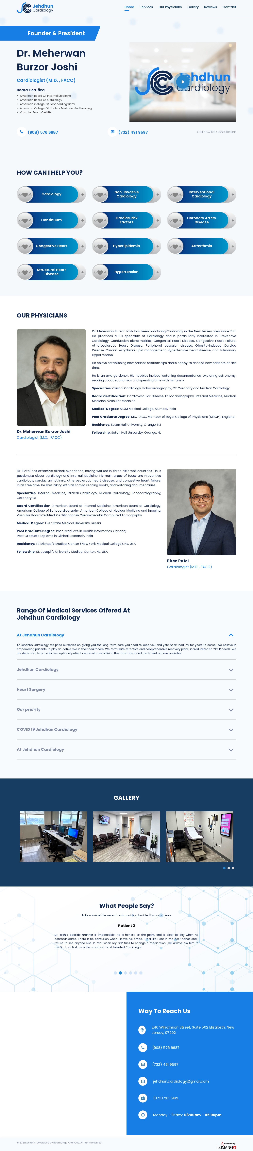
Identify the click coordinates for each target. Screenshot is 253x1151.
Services (146, 7)
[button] (224, 868)
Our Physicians (170, 7)
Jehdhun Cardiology (38, 669)
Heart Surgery (31, 689)
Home (127, 7)
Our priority (29, 709)
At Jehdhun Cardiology (40, 635)
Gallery (193, 7)
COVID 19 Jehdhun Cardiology (47, 729)
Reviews (210, 7)
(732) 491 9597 (132, 132)
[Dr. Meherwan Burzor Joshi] (53, 836)
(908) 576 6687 (42, 132)
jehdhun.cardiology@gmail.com (181, 1081)
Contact (229, 7)
